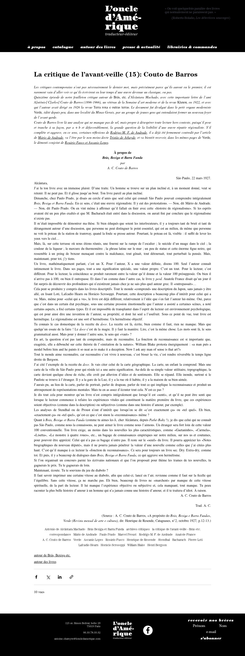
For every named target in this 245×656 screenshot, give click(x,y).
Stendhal (164, 540)
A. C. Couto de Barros (56, 540)
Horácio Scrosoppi (113, 545)
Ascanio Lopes (93, 540)
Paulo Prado (108, 535)
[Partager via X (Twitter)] (48, 577)
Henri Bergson (157, 545)
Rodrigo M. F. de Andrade (156, 535)
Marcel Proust (127, 535)
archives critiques (138, 529)
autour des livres (45, 561)
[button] (36, 47)
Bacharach (179, 540)
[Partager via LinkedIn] (59, 577)
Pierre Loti (195, 540)
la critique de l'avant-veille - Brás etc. (176, 529)
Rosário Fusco (115, 540)
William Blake (136, 545)
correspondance (60, 535)
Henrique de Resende (141, 540)
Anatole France (185, 535)
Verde (77, 540)
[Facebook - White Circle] (148, 630)
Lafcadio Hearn (88, 545)
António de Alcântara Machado (65, 529)
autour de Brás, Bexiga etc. (52, 555)
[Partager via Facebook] (36, 577)
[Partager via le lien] (71, 577)
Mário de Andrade (85, 535)
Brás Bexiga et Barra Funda (106, 529)
